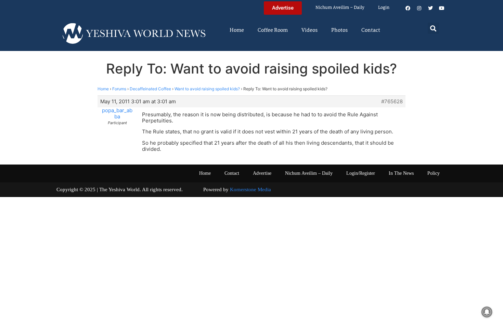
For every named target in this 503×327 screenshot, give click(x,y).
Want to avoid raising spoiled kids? (207, 88)
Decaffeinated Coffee (150, 88)
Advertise (262, 173)
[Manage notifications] (486, 311)
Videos (309, 30)
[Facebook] (408, 8)
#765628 (392, 102)
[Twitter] (430, 8)
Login (383, 7)
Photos (339, 30)
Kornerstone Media (250, 189)
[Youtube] (442, 8)
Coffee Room (273, 30)
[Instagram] (419, 8)
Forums (119, 88)
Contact (370, 30)
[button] (433, 28)
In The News (401, 173)
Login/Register (360, 173)
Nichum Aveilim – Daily (339, 7)
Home (237, 30)
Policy (433, 173)
